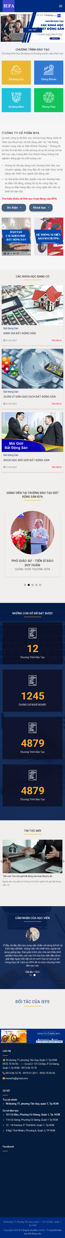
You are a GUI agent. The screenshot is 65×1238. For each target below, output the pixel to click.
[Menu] (60, 6)
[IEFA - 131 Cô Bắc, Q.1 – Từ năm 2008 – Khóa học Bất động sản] (28, 6)
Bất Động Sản (10, 328)
